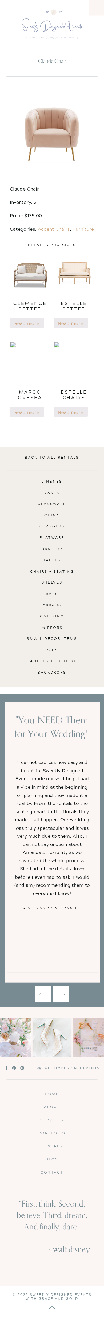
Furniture (83, 228)
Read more (26, 323)
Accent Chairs (54, 228)
